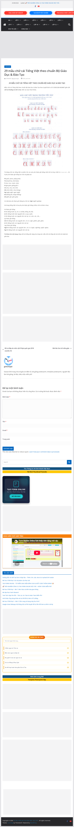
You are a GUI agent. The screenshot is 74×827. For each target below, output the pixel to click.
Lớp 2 (25, 20)
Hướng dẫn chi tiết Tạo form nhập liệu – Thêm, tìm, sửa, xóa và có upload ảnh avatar (28, 577)
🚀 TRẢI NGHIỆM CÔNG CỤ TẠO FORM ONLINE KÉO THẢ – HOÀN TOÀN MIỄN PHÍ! (27, 586)
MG (9, 20)
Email (5, 430)
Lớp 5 (51, 20)
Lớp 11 (45, 24)
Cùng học (24, 29)
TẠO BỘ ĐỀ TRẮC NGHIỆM (41, 13)
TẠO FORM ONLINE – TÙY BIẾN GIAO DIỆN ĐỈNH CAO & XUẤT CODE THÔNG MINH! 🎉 (41, 4)
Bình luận (6, 397)
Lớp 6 (59, 20)
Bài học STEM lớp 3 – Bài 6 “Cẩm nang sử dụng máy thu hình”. (21, 601)
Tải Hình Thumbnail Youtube (37, 472)
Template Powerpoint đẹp (37, 680)
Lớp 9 (27, 24)
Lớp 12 (54, 24)
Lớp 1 (17, 20)
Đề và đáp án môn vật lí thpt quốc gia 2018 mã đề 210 (19, 349)
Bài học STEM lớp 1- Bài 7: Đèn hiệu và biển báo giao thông (20, 589)
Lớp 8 (18, 24)
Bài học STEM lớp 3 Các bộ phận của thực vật (16, 580)
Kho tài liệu (12, 29)
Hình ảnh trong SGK (37, 677)
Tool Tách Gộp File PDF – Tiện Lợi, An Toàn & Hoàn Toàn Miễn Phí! (22, 595)
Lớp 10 (36, 24)
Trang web (6, 439)
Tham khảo (7, 66)
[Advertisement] (37, 44)
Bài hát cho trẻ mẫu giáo (61, 348)
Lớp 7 (10, 24)
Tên (4, 422)
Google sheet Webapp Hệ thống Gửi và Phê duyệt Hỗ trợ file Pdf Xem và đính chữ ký (28, 604)
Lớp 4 (42, 20)
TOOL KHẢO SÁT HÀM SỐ (16, 13)
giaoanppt (16, 78)
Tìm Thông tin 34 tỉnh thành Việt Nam (37, 469)
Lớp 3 (34, 20)
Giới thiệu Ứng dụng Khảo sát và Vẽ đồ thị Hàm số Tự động (20, 598)
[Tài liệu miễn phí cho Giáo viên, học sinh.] (5, 24)
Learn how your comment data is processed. (44, 452)
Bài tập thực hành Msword (11, 592)
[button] (11, 20)
